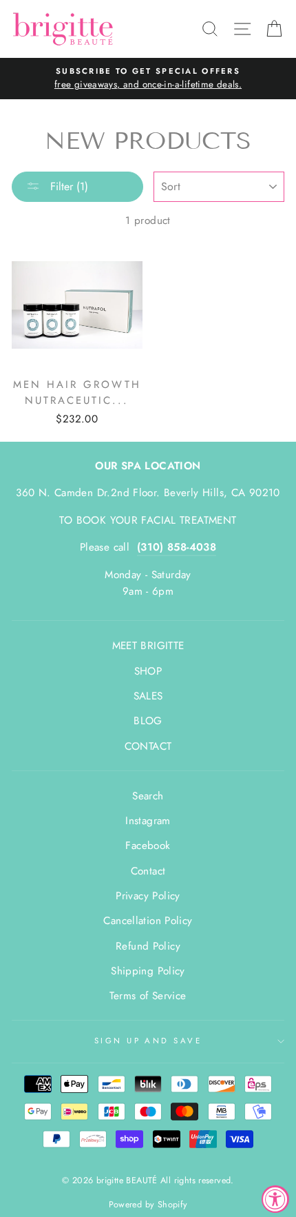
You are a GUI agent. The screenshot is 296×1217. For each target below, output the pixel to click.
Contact (148, 871)
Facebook (147, 845)
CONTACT (148, 746)
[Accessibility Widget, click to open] (275, 1199)
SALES (148, 696)
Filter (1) (67, 186)
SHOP (148, 671)
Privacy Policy (148, 895)
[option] (148, 78)
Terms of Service (147, 995)
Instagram (147, 820)
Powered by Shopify (148, 1204)
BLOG (148, 720)
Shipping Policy (148, 971)
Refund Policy (148, 946)
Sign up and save (148, 1040)
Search (147, 796)
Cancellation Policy (147, 920)
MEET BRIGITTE (148, 645)
